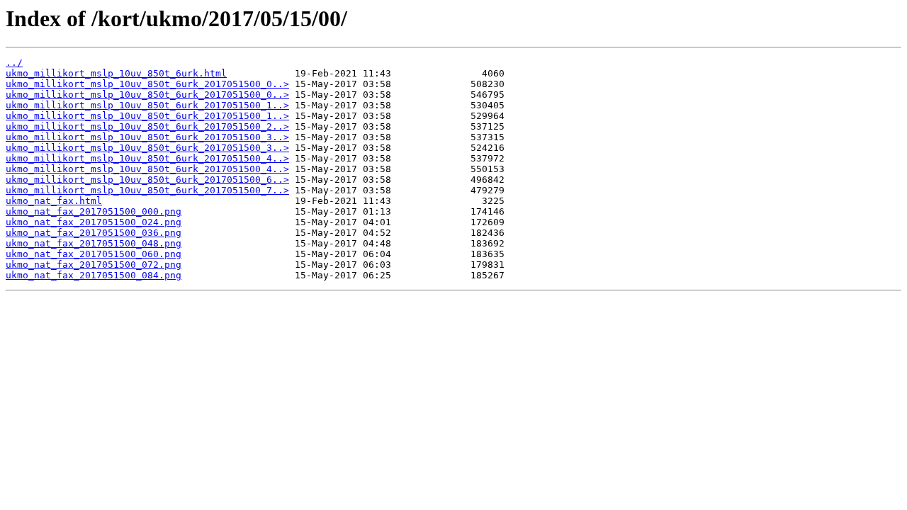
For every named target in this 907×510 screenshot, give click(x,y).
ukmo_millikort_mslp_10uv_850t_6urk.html (116, 73)
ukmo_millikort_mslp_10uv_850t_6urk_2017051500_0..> (147, 84)
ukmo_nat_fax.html (54, 201)
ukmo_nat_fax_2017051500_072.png (93, 264)
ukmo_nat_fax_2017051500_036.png (93, 232)
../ (14, 62)
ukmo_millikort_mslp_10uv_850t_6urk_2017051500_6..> (147, 179)
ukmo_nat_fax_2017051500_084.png (93, 275)
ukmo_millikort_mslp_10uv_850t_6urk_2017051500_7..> (147, 190)
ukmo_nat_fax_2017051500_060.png (93, 254)
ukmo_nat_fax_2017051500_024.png (93, 222)
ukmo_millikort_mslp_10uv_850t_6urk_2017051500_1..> (147, 105)
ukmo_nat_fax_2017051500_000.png (93, 211)
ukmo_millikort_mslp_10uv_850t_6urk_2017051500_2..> (147, 126)
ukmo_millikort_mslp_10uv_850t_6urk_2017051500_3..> (147, 137)
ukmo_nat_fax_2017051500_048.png (93, 243)
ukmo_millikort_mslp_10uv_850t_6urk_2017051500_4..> (147, 158)
